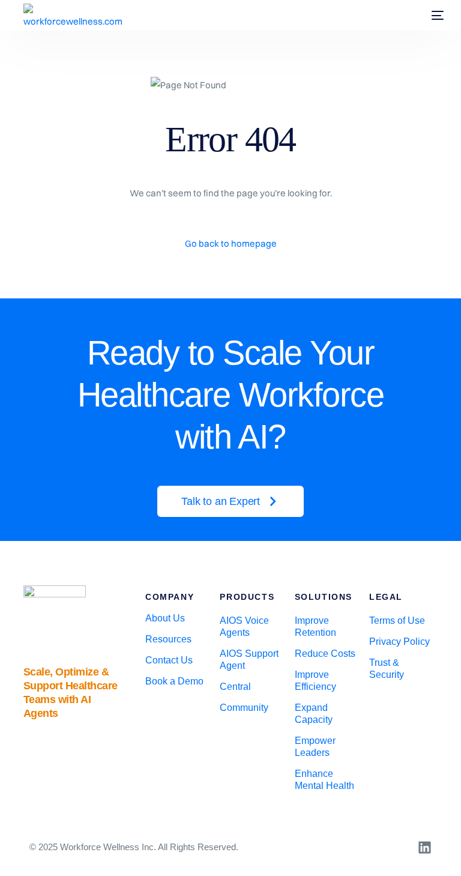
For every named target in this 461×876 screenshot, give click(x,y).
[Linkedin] (425, 847)
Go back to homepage (231, 243)
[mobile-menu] (432, 16)
